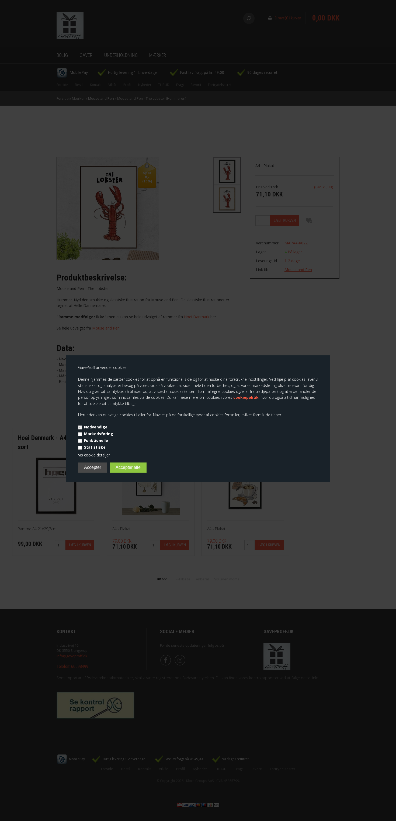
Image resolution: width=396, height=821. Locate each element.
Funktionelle (96, 440)
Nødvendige (95, 426)
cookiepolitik (246, 397)
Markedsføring (98, 433)
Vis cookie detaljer (94, 455)
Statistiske (95, 447)
